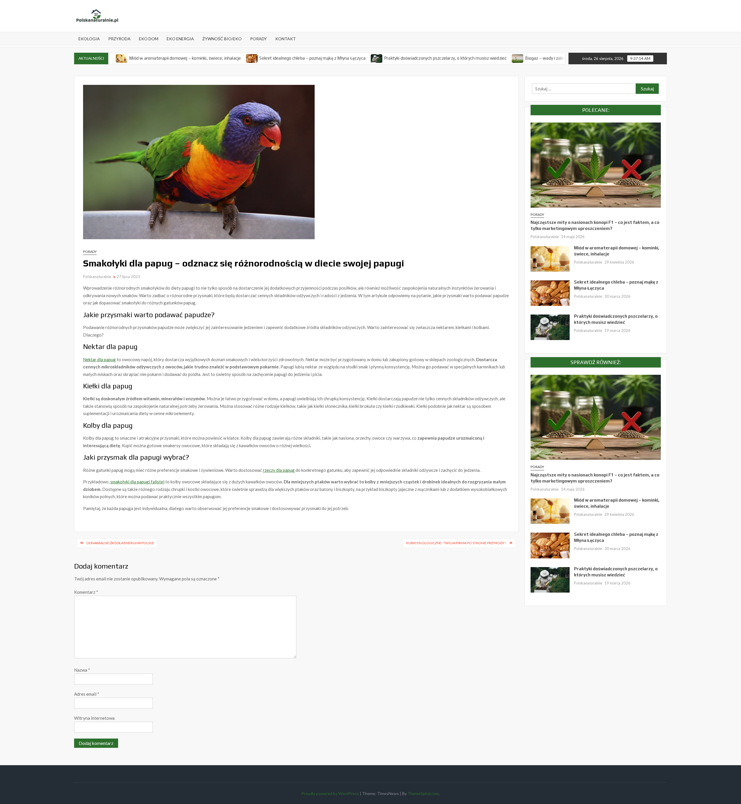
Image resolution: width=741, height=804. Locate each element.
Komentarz (86, 592)
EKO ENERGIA (180, 38)
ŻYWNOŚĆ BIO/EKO (222, 38)
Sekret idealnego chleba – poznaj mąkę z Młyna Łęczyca (279, 58)
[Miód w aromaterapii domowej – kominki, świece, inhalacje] (550, 258)
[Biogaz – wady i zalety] (485, 58)
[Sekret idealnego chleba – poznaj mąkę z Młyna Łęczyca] (219, 58)
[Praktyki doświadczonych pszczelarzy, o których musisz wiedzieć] (344, 58)
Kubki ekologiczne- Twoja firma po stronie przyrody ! (456, 543)
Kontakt (285, 38)
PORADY (258, 38)
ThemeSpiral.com (423, 793)
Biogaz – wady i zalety (513, 58)
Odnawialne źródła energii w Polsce (120, 543)
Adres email (86, 694)
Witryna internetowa (94, 718)
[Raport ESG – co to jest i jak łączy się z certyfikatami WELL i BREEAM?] (546, 58)
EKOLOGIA (89, 38)
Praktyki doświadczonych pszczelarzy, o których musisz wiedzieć (412, 58)
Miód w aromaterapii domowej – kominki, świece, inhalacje (152, 58)
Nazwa (82, 670)
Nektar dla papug (99, 359)
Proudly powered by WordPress (330, 793)
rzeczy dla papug (279, 470)
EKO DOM (148, 38)
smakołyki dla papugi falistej (137, 481)
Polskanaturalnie (97, 276)
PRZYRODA (119, 38)
